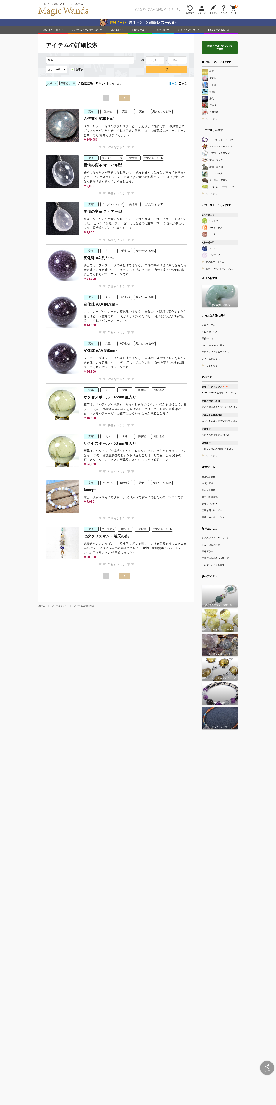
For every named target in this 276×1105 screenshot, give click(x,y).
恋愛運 (212, 78)
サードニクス (215, 227)
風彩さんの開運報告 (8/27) (215, 435)
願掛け (125, 529)
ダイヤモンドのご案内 (213, 345)
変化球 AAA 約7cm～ (101, 304)
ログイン (202, 13)
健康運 (212, 92)
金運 (124, 389)
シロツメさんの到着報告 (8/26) (218, 449)
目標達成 (158, 389)
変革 (91, 111)
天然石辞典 (207, 551)
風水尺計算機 (208, 490)
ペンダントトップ (112, 157)
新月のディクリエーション (215, 538)
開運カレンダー (210, 503)
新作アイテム (208, 325)
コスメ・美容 (216, 173)
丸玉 (108, 250)
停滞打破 (125, 250)
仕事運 (142, 389)
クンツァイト (215, 255)
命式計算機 (207, 483)
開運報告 (206, 429)
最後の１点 (207, 338)
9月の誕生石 (208, 242)
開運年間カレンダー (212, 510)
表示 (184, 83)
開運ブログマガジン (215, 386)
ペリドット (214, 221)
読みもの (116, 29)
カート (234, 9)
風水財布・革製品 (218, 180)
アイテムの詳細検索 (84, 606)
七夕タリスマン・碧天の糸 (106, 536)
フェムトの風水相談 (212, 415)
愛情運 (133, 157)
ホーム (41, 606)
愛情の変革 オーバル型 (103, 165)
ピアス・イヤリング (219, 153)
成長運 (142, 529)
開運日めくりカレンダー (214, 517)
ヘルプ (224, 13)
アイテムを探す (59, 606)
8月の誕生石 (208, 215)
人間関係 (213, 112)
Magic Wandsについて (220, 29)
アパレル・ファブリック (221, 187)
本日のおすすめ (210, 332)
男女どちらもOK (161, 111)
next (124, 97)
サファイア (214, 248)
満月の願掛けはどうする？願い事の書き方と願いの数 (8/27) (220, 406)
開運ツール (138, 29)
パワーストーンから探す (85, 29)
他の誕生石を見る (215, 262)
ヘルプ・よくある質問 (213, 565)
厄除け (212, 105)
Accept (90, 490)
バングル (108, 482)
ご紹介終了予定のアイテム (215, 352)
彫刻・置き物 (216, 166)
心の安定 (125, 482)
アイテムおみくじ (211, 359)
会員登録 (213, 13)
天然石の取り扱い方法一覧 (215, 558)
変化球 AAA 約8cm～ (101, 350)
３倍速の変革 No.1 (99, 118)
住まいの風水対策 (211, 544)
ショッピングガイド (189, 29)
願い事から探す (51, 29)
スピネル (213, 234)
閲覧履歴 (190, 13)
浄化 (141, 482)
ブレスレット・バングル (221, 139)
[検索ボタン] (178, 9)
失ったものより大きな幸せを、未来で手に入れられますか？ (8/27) (220, 421)
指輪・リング (216, 160)
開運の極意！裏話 (211, 400)
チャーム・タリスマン (220, 146)
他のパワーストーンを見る (219, 268)
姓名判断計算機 (210, 497)
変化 (141, 111)
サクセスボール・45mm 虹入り (110, 397)
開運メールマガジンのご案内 (219, 47)
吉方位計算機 (208, 476)
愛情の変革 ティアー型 (103, 211)
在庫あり (80, 69)
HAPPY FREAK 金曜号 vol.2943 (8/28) (220, 392)
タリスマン (108, 529)
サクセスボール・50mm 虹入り (110, 443)
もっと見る (211, 119)
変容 (124, 111)
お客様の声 (163, 29)
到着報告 (206, 443)
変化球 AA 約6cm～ (100, 258)
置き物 (108, 111)
